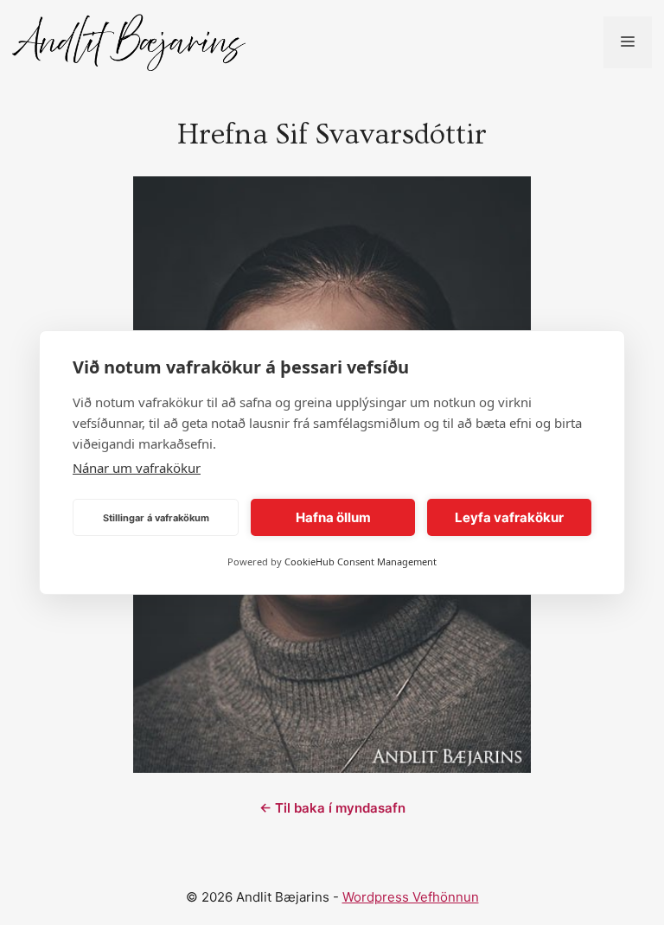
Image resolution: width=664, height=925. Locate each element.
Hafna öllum (333, 517)
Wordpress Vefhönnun (410, 897)
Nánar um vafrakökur (137, 467)
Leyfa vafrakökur (509, 517)
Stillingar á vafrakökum (156, 518)
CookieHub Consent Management (360, 561)
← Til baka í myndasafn (332, 808)
